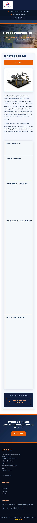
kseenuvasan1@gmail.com (19, 14)
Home (5, 37)
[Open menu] (33, 21)
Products (13, 37)
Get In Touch (18, 434)
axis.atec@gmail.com (8, 461)
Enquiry (19, 62)
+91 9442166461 (14, 12)
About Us (4, 488)
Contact (4, 493)
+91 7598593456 (24, 12)
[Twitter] (15, 18)
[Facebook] (12, 18)
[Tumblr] (18, 18)
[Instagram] (22, 508)
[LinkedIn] (21, 18)
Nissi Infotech (19, 519)
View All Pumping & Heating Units (19, 401)
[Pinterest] (25, 18)
